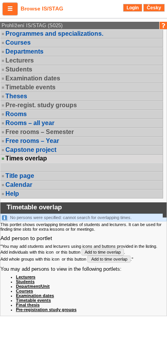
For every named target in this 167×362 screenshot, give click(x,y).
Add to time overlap (103, 252)
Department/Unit (33, 286)
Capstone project (30, 149)
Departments (24, 51)
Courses (18, 42)
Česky (154, 7)
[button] (10, 9)
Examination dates (35, 295)
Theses (16, 96)
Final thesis (28, 305)
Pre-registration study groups (46, 309)
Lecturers (25, 277)
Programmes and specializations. (54, 33)
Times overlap (26, 158)
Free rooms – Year (32, 140)
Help (12, 193)
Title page (19, 175)
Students (25, 281)
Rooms (16, 114)
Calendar (18, 184)
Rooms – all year (29, 123)
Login (133, 7)
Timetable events (33, 300)
